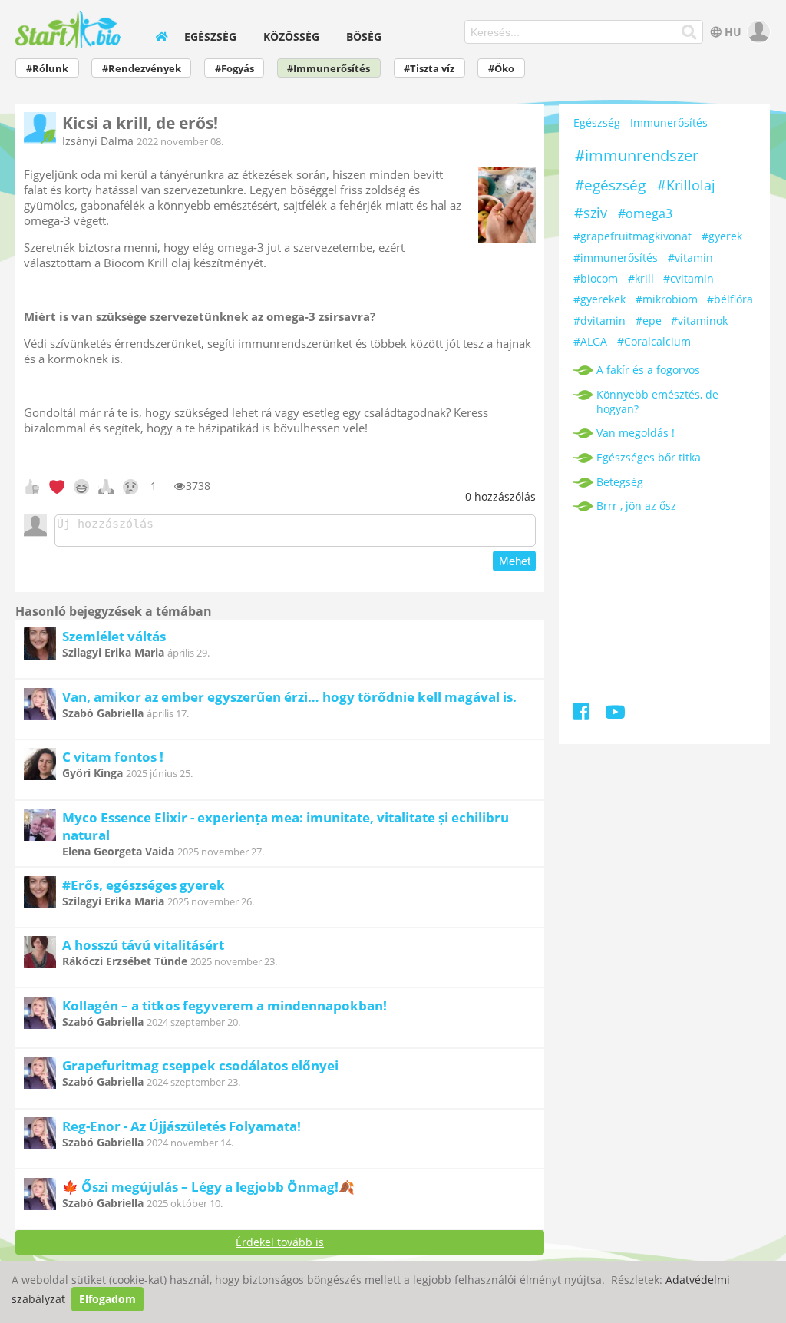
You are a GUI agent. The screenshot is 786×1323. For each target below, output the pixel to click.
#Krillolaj (686, 185)
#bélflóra (730, 299)
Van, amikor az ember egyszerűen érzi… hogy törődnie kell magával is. (289, 697)
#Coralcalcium (654, 341)
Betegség (619, 482)
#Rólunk (47, 68)
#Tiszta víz (429, 68)
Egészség (210, 36)
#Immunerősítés (328, 68)
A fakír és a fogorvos (648, 369)
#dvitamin (599, 320)
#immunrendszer (636, 155)
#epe (649, 320)
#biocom (595, 278)
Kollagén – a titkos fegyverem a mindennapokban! (224, 1005)
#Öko (501, 68)
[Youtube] (615, 714)
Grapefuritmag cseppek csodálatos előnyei (200, 1065)
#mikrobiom (667, 299)
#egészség (610, 185)
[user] (757, 32)
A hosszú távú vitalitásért (143, 945)
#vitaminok (699, 320)
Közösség (291, 36)
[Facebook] (582, 714)
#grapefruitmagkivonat (632, 236)
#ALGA (590, 341)
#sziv (590, 212)
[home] (162, 36)
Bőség (363, 36)
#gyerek (722, 236)
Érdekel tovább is (280, 1242)
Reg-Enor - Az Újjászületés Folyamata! (181, 1126)
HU (733, 32)
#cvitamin (688, 278)
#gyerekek (599, 299)
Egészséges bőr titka (648, 457)
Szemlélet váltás (114, 636)
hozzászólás (500, 496)
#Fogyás (234, 68)
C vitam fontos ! (112, 757)
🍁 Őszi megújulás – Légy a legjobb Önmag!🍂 (208, 1187)
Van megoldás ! (635, 432)
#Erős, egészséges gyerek (143, 885)
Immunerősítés (669, 122)
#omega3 (645, 213)
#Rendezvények (141, 68)
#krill (641, 278)
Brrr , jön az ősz (636, 505)
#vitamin (690, 257)
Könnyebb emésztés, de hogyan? (657, 401)
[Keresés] (688, 32)
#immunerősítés (615, 257)
